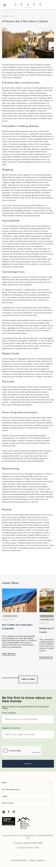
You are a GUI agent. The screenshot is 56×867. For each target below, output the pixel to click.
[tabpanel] (19, 623)
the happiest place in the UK (24, 502)
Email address (9, 713)
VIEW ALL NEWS (28, 679)
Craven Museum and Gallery (36, 307)
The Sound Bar (40, 249)
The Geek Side (29, 182)
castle (29, 364)
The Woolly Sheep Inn (31, 244)
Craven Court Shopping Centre (25, 192)
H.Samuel (11, 200)
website (12, 548)
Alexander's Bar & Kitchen (20, 233)
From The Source (26, 187)
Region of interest (11, 728)
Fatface (49, 197)
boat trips (25, 394)
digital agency (37, 860)
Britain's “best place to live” (30, 481)
